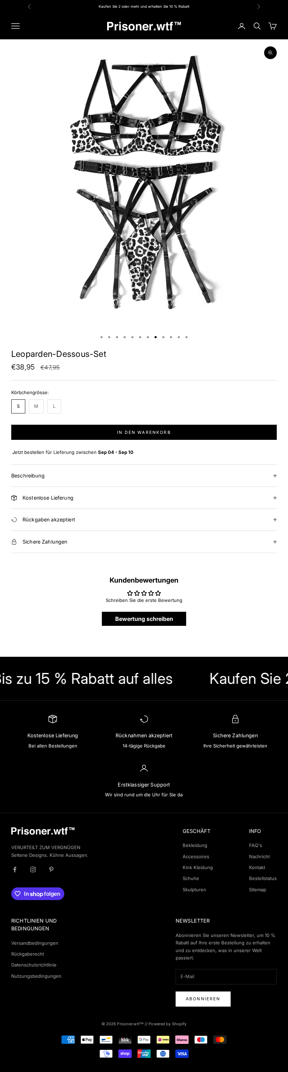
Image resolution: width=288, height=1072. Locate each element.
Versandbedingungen (34, 943)
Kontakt (257, 867)
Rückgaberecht (27, 954)
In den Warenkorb (144, 432)
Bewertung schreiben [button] (144, 618)
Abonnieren (203, 998)
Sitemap (257, 889)
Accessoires (196, 856)
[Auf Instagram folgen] (33, 869)
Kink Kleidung (198, 867)
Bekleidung (195, 845)
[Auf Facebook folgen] (14, 869)
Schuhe (191, 878)
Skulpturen (194, 889)
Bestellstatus (263, 878)
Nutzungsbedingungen (36, 976)
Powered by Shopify (167, 1023)
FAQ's (255, 845)
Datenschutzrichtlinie (34, 965)
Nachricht (259, 856)
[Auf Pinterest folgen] (51, 869)
